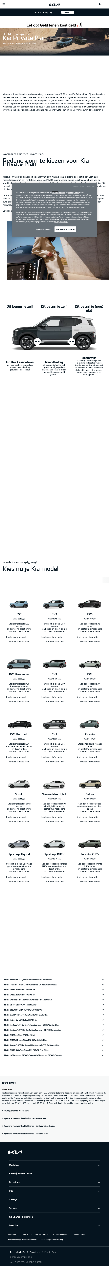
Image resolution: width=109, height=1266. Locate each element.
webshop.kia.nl (73, 193)
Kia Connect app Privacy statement (22, 1240)
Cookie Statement (81, 1234)
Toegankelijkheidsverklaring (52, 1240)
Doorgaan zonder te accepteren (83, 186)
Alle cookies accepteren (65, 229)
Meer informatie (11, 933)
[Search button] (100, 4)
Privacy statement (41, 1234)
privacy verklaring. (61, 221)
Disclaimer (25, 1234)
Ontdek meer (9, 210)
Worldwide (12, 1234)
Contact (66, 12)
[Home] (11, 1252)
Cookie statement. (61, 219)
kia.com (55, 193)
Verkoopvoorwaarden (61, 1234)
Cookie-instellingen (43, 229)
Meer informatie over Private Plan (19, 43)
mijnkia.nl (61, 193)
